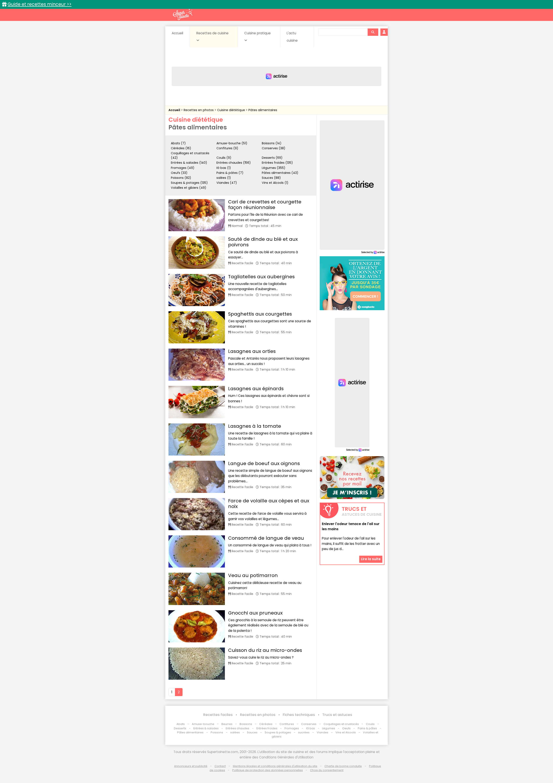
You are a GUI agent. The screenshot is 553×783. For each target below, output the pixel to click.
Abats (180, 724)
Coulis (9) (223, 158)
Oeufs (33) (179, 173)
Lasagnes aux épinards (256, 388)
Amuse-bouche (203, 724)
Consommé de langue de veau (266, 538)
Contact (220, 766)
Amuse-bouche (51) (231, 143)
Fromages (291, 728)
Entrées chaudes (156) (233, 162)
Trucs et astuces (337, 714)
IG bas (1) (223, 168)
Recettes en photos (199, 110)
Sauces (252, 732)
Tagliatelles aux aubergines (261, 276)
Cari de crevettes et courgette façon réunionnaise (264, 204)
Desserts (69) (272, 158)
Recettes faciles (218, 714)
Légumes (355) (273, 168)
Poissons (217, 732)
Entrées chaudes (237, 728)
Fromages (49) (182, 168)
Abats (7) (178, 143)
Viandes (322, 732)
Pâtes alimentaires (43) (280, 173)
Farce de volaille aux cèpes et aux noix (268, 503)
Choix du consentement (326, 770)
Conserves (308, 724)
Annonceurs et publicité (190, 766)
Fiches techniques (299, 714)
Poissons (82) (181, 178)
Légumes (328, 728)
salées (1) (223, 178)
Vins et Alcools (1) (275, 183)
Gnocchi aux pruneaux (255, 613)
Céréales (265, 724)
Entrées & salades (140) (189, 162)
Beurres (226, 724)
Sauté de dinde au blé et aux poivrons (263, 242)
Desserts (180, 728)
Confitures (287, 724)
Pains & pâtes (367, 728)
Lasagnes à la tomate (254, 426)
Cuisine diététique (231, 110)
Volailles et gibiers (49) (188, 188)
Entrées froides (266, 728)
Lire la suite (371, 559)
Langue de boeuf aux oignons (264, 463)
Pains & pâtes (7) (229, 173)
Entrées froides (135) (277, 162)
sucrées (304, 732)
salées (235, 732)
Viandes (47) (226, 183)
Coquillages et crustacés (341, 724)
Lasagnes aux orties (252, 351)
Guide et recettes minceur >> (40, 4)
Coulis (370, 724)
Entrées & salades (206, 728)
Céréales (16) (181, 148)
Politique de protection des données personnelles (267, 770)
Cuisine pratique (257, 33)
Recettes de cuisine (212, 33)
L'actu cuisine (292, 37)
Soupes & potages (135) (189, 183)
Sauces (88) (271, 178)
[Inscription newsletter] (352, 477)
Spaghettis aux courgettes (260, 314)
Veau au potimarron (253, 575)
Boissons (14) (271, 143)
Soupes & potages (278, 732)
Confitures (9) (227, 148)
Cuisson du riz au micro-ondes (265, 650)
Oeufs (346, 728)
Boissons (246, 724)
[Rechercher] (372, 32)
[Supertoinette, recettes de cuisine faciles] (182, 14)
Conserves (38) (273, 148)
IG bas (310, 728)
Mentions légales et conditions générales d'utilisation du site (275, 766)
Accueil (177, 33)
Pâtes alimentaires (262, 110)
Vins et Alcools (345, 732)
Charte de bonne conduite (343, 766)
